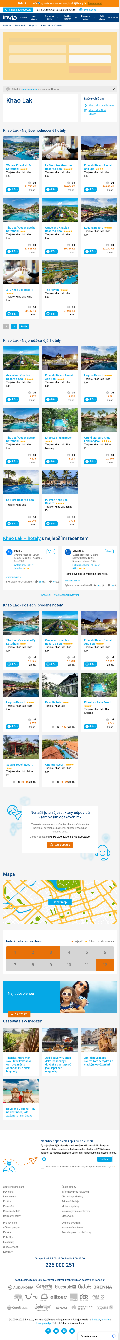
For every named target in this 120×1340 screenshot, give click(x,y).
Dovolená (20, 25)
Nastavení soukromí (72, 1227)
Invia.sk (96, 1319)
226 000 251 (60, 1265)
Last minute (9, 1196)
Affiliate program (12, 1227)
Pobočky (8, 1237)
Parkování (8, 1206)
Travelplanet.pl (43, 1323)
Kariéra (7, 1232)
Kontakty (8, 1251)
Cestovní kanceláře (13, 1186)
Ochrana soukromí (71, 1222)
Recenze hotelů (11, 1211)
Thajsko (33, 25)
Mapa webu (68, 1215)
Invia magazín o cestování (76, 1211)
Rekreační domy (12, 1215)
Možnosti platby (70, 1206)
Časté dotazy (69, 1186)
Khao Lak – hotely (22, 538)
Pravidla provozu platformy (76, 1232)
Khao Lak (46, 25)
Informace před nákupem (75, 1191)
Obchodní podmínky (72, 1196)
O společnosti (10, 1246)
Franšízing (8, 1242)
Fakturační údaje (70, 1201)
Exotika (7, 1201)
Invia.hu (105, 1319)
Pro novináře (10, 1222)
